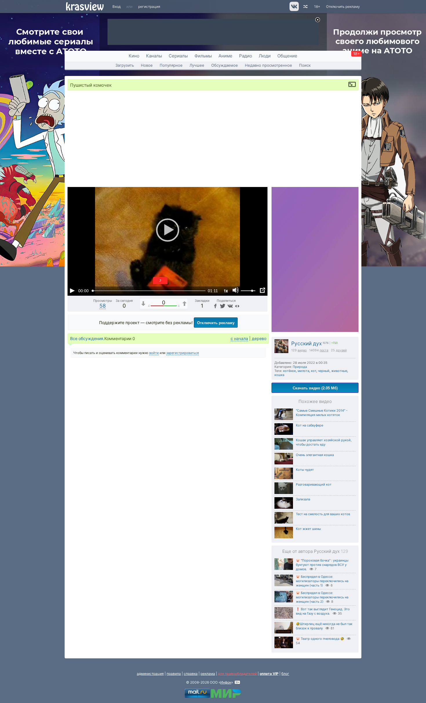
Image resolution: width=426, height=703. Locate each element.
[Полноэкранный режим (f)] (262, 290)
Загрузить (124, 65)
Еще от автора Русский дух (315, 551)
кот (313, 371)
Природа (300, 367)
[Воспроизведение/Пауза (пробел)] (72, 290)
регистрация (149, 6)
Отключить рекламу (343, 6)
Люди (265, 56)
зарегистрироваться (182, 353)
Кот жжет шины (308, 529)
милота (303, 371)
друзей (341, 350)
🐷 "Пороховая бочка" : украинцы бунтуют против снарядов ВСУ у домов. (322, 564)
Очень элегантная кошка (315, 455)
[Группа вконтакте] (294, 10)
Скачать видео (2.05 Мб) (315, 387)
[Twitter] (222, 306)
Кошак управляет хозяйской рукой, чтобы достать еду (324, 442)
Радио (245, 56)
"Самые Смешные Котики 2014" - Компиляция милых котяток (321, 412)
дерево (259, 338)
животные (339, 371)
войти (154, 353)
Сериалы (178, 56)
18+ (317, 6)
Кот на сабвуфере (309, 425)
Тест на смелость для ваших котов (323, 514)
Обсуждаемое (224, 65)
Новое (147, 65)
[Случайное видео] (305, 6)
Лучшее (197, 65)
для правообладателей (237, 673)
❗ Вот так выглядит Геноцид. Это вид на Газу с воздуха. (323, 611)
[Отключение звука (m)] (235, 290)
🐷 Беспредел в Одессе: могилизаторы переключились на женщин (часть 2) (322, 597)
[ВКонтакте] (230, 306)
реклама (208, 673)
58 (102, 306)
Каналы (154, 56)
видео (302, 350)
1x (226, 290)
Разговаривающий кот (314, 484)
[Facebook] (215, 306)
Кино (134, 56)
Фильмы (203, 56)
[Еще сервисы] (237, 306)
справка (191, 673)
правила (174, 673)
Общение (287, 56)
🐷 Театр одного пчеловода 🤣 (320, 639)
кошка (279, 375)
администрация (150, 673)
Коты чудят (305, 470)
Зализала (303, 499)
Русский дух (306, 343)
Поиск (305, 65)
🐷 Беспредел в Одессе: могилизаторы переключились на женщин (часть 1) (322, 581)
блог (285, 673)
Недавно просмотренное (268, 65)
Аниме (225, 56)
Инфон (225, 682)
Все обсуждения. (87, 338)
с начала (239, 338)
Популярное (171, 65)
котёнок (289, 371)
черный (323, 371)
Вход (116, 6)
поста (324, 350)
